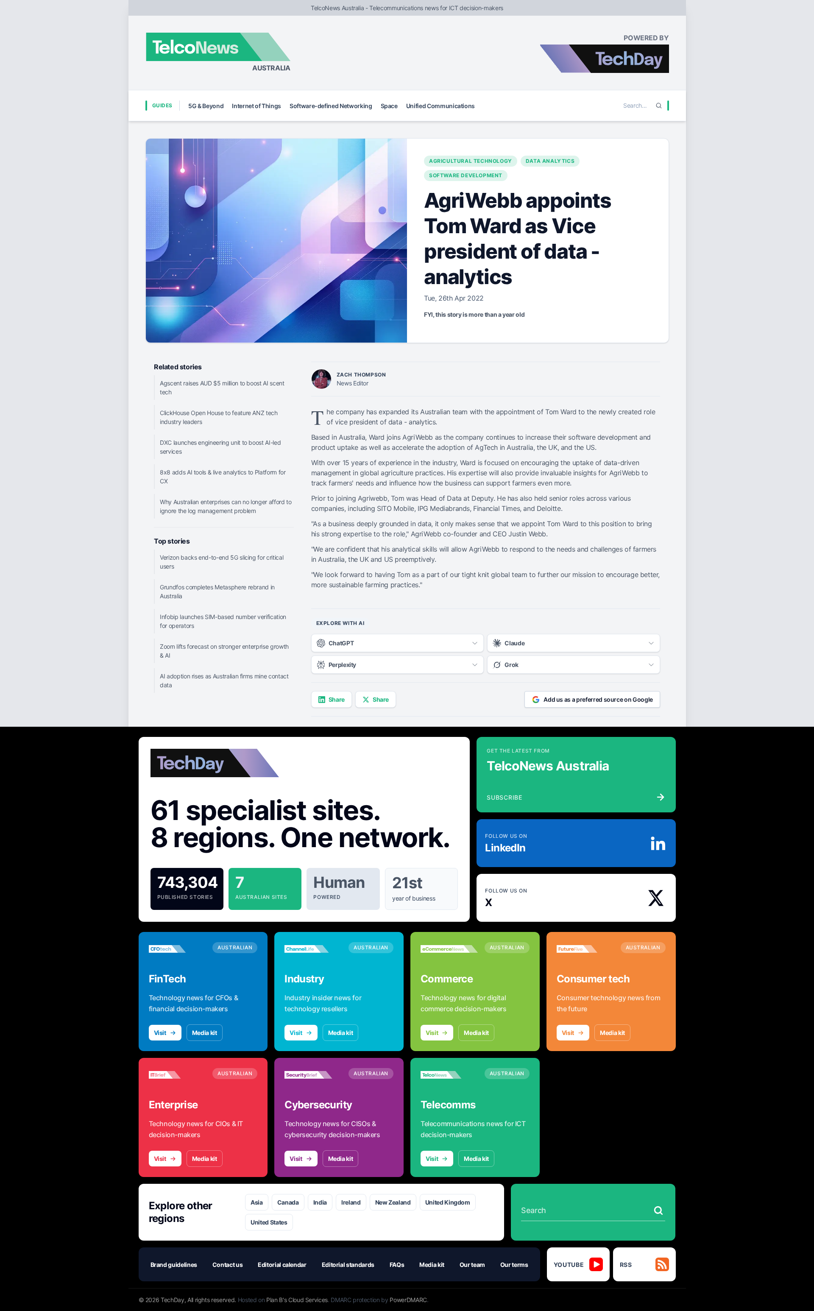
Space (389, 105)
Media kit (204, 1032)
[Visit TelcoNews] (449, 1075)
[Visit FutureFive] (585, 949)
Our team (472, 1264)
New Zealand (393, 1202)
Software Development (465, 175)
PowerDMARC (408, 1299)
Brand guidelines (174, 1264)
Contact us (227, 1264)
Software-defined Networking (331, 105)
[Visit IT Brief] (177, 1075)
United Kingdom (447, 1202)
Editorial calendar (282, 1264)
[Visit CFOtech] (177, 949)
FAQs (397, 1264)
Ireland (351, 1202)
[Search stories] (658, 1210)
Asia (257, 1202)
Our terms (514, 1264)
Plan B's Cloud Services (297, 1299)
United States (269, 1222)
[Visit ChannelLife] (313, 949)
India (320, 1202)
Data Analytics (550, 161)
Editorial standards (348, 1264)
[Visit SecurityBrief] (313, 1075)
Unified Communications (440, 105)
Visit (160, 1032)
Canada (288, 1202)
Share (337, 699)
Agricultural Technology (470, 161)
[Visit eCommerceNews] (449, 949)
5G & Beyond (205, 105)
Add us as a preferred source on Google (598, 699)
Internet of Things (256, 105)
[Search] (659, 105)
